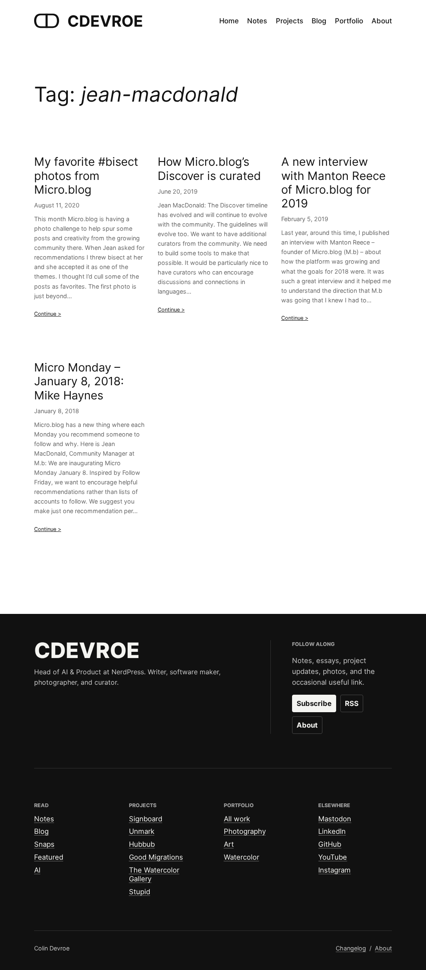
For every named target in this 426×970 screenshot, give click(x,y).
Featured (48, 857)
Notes (44, 819)
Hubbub (142, 844)
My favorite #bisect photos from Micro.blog (86, 175)
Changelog (351, 948)
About (307, 725)
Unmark (141, 831)
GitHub (329, 844)
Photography (245, 831)
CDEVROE (105, 21)
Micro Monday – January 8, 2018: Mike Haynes (79, 381)
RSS (352, 703)
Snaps (44, 844)
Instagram (334, 870)
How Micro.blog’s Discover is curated (209, 168)
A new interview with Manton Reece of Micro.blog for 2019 (333, 182)
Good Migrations (156, 857)
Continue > (47, 314)
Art (229, 844)
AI (37, 870)
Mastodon (334, 819)
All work (237, 819)
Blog (41, 831)
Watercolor (241, 857)
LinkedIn (332, 831)
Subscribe (314, 703)
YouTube (332, 857)
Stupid (139, 892)
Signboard (145, 819)
